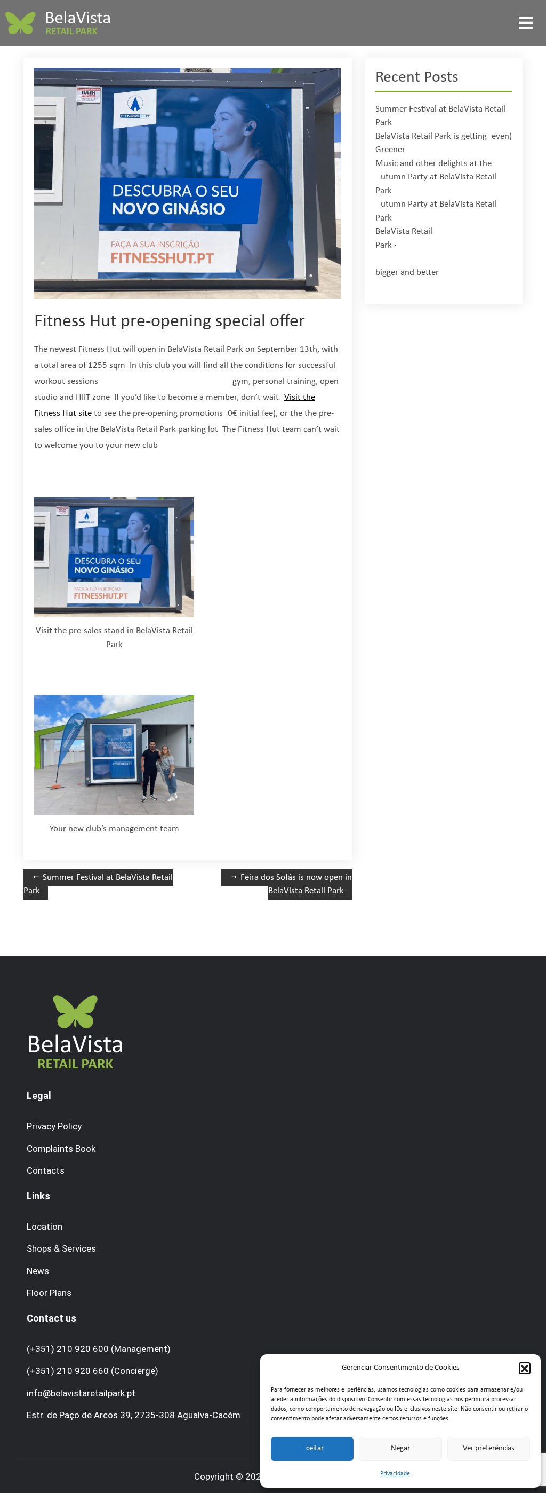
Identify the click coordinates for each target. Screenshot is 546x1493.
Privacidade (395, 1474)
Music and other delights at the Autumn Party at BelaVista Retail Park (435, 177)
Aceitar (312, 1448)
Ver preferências (489, 1448)
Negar (400, 1448)
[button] (524, 1368)
